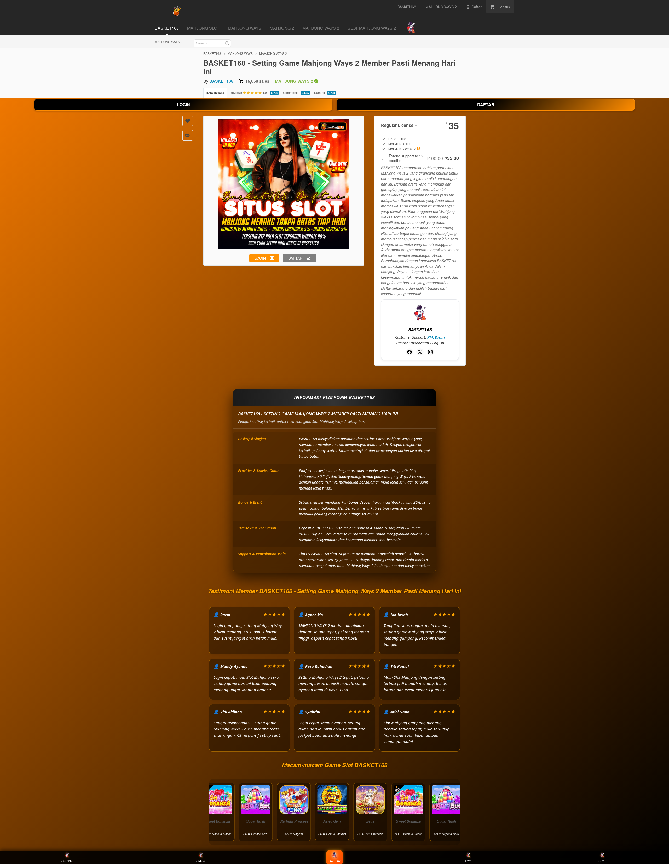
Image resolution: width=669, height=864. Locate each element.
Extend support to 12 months (424, 158)
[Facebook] (409, 352)
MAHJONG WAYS (240, 53)
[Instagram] (430, 352)
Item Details (215, 93)
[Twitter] (420, 352)
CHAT (602, 860)
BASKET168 (212, 53)
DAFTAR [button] (295, 258)
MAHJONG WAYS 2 (168, 41)
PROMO (66, 860)
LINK (468, 860)
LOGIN (183, 105)
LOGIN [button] (260, 258)
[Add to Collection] (187, 135)
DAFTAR (485, 105)
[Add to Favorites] (187, 121)
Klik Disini (436, 337)
